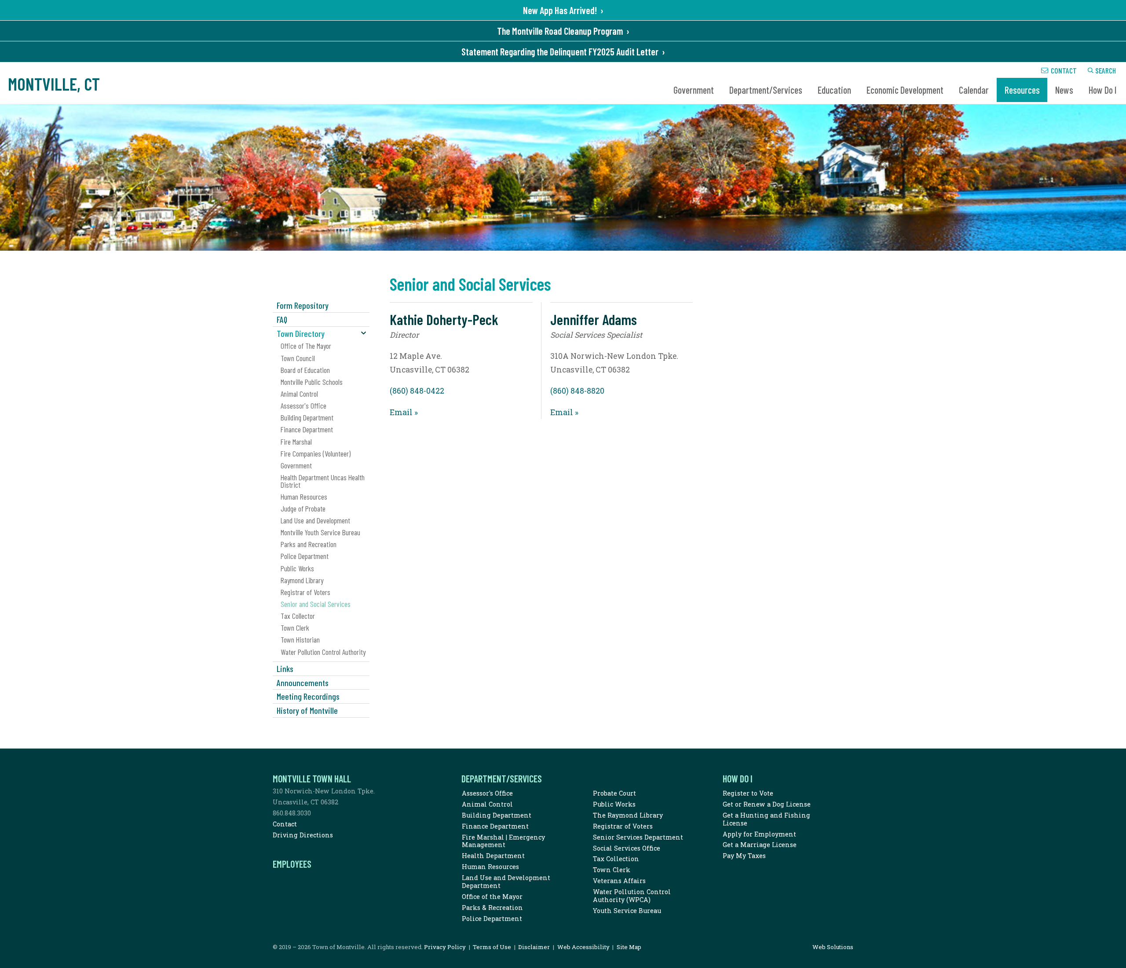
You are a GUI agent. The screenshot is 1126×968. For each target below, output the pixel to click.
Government (693, 89)
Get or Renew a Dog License (767, 804)
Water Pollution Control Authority (323, 652)
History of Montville (307, 710)
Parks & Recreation (492, 907)
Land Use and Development (315, 520)
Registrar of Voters (305, 592)
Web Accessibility (583, 947)
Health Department (493, 855)
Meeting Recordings (308, 696)
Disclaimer (534, 947)
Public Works (297, 568)
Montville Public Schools (312, 382)
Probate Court (614, 793)
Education (834, 89)
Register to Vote (748, 793)
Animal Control (299, 393)
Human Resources (304, 496)
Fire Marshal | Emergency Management (503, 841)
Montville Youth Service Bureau (320, 532)
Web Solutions (832, 947)
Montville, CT (54, 83)
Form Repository (303, 305)
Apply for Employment (759, 834)
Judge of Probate (303, 508)
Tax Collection (616, 859)
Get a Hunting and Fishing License (766, 819)
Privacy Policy (445, 947)
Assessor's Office (303, 405)
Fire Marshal (296, 441)
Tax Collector (298, 616)
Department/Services (765, 89)
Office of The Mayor (306, 346)
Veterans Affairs (619, 881)
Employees (292, 863)
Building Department (307, 417)
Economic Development (904, 89)
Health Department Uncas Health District (323, 480)
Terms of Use (492, 947)
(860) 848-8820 (577, 391)
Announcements (303, 682)
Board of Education (305, 370)
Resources (1022, 89)
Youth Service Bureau (627, 910)
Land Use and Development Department (506, 881)
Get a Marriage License (760, 844)
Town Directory (301, 333)
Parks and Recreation (308, 544)
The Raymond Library (628, 815)
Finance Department (307, 429)
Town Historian (300, 639)
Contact (1064, 70)
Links (285, 668)
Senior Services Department (638, 837)
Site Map (629, 947)
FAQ (282, 319)
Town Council (298, 358)
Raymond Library (302, 580)
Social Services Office (626, 848)
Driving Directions (303, 835)
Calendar (974, 89)
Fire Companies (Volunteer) (316, 453)
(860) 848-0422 (417, 391)
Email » (404, 412)
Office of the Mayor (492, 896)
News (1064, 89)
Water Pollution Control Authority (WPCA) (632, 896)
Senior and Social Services (316, 604)
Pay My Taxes (744, 855)
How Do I (1102, 89)
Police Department (305, 556)
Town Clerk (295, 627)
